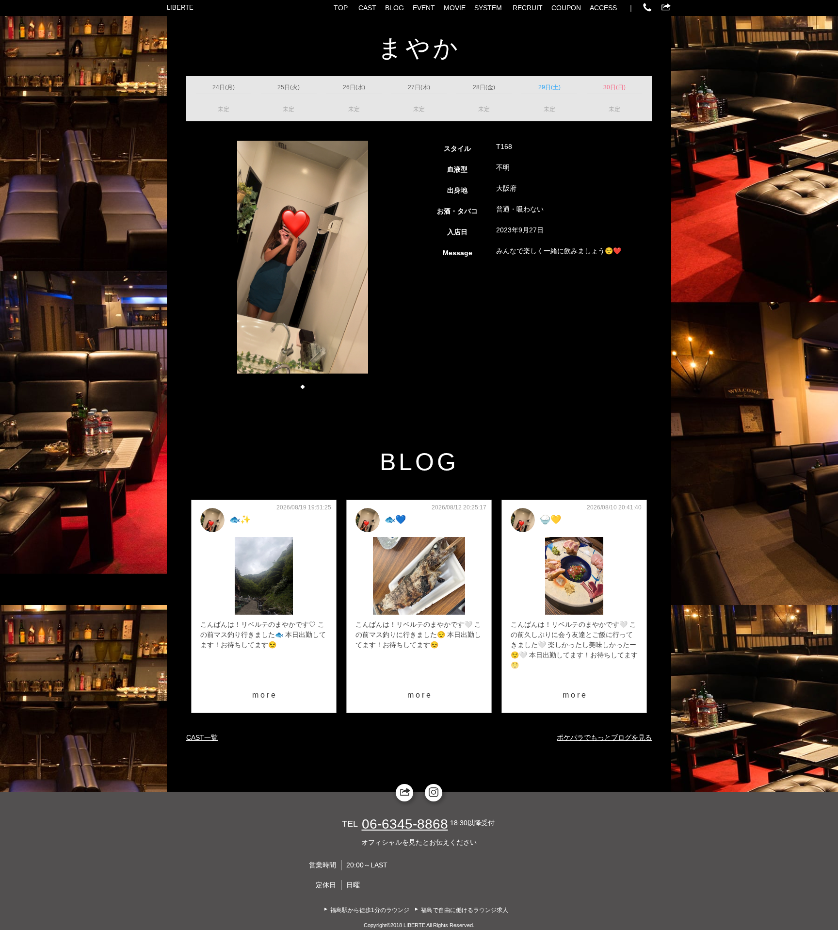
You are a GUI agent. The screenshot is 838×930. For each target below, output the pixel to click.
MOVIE (455, 8)
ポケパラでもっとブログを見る (604, 737)
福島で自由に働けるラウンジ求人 (464, 910)
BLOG (394, 8)
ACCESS (603, 8)
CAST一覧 (202, 737)
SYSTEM (488, 8)
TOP (341, 8)
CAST (367, 8)
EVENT (424, 8)
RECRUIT (528, 8)
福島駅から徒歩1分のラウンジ (369, 910)
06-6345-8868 (405, 824)
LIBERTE (180, 7)
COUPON (566, 8)
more (264, 695)
